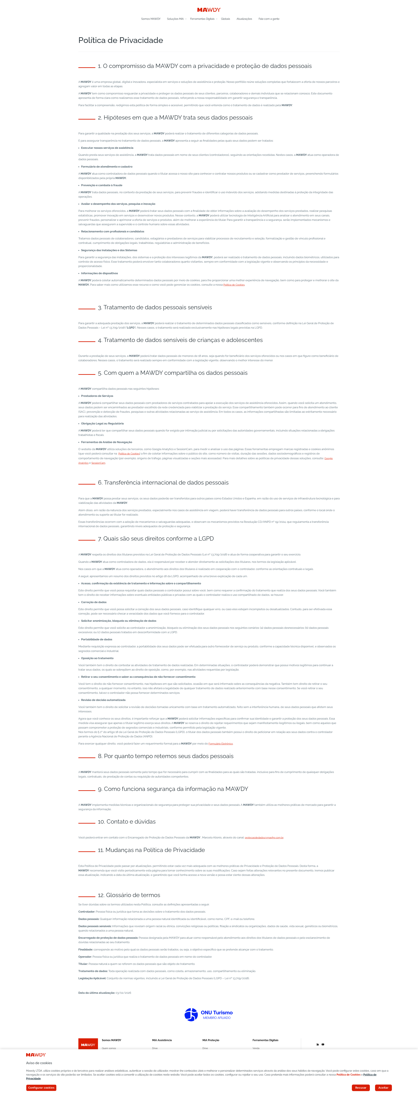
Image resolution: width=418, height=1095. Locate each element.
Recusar (361, 1087)
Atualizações (244, 18)
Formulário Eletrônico (221, 743)
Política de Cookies (234, 284)
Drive (155, 1048)
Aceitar (383, 1087)
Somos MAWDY (151, 18)
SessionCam (98, 463)
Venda (256, 1048)
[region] (209, 1072)
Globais (225, 18)
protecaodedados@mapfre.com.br (264, 837)
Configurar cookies (41, 1087)
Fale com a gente (269, 18)
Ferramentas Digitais (202, 18)
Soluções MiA (175, 18)
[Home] (209, 10)
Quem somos (109, 1048)
